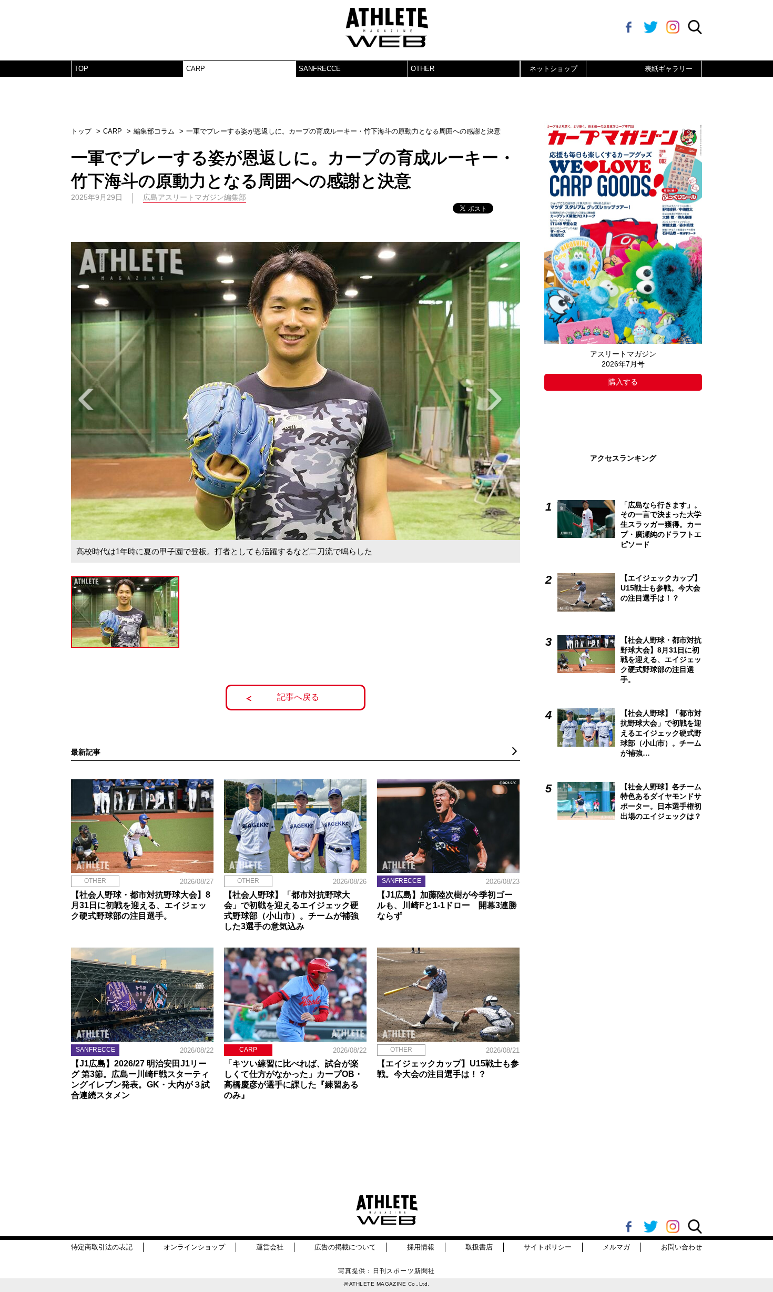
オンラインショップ (194, 1247)
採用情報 (420, 1247)
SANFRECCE (320, 69)
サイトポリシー (548, 1247)
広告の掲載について (345, 1247)
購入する (623, 382)
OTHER (422, 69)
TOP (81, 69)
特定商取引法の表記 (102, 1247)
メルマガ (616, 1247)
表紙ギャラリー (669, 69)
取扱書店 (479, 1247)
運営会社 (269, 1247)
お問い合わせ (681, 1247)
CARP (195, 69)
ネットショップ (553, 69)
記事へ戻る (298, 697)
